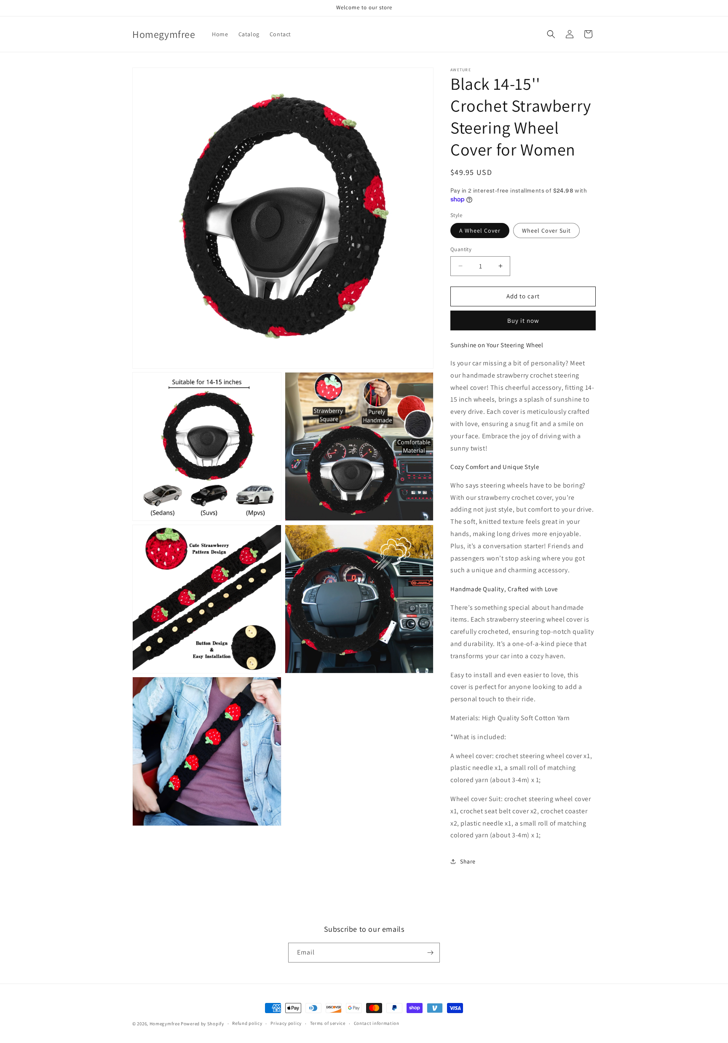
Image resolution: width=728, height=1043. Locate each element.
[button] (551, 34)
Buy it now (523, 320)
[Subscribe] (430, 953)
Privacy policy (286, 1023)
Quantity (460, 249)
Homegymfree (165, 1024)
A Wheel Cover (479, 230)
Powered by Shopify (202, 1024)
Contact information (376, 1023)
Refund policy (247, 1023)
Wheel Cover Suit (546, 230)
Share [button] (468, 861)
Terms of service (327, 1023)
